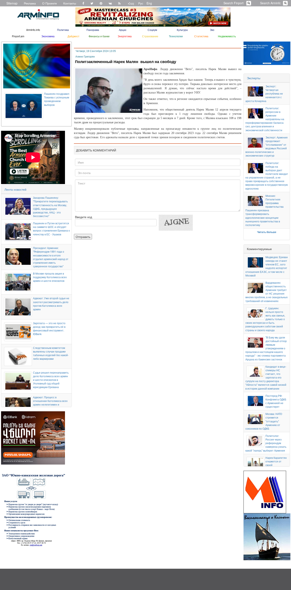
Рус (140, 3)
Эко (212, 30)
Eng (149, 3)
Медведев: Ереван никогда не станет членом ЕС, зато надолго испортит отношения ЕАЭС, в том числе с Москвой (266, 266)
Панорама (92, 30)
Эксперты (253, 78)
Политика (63, 30)
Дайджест (73, 36)
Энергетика (125, 36)
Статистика (201, 36)
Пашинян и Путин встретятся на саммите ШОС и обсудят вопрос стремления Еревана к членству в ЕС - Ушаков (51, 228)
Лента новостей (15, 189)
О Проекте (49, 3)
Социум (152, 30)
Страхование (150, 36)
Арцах (122, 30)
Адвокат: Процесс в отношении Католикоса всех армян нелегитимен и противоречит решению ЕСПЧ (50, 404)
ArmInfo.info (33, 30)
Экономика (48, 36)
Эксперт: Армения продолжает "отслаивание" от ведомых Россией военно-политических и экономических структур (266, 146)
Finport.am (18, 36)
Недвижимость (227, 36)
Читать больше (266, 232)
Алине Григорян (85, 56)
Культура (182, 30)
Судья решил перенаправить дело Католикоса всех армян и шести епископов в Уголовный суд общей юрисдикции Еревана (51, 380)
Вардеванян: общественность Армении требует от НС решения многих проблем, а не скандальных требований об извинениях (266, 292)
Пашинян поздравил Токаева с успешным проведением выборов (56, 99)
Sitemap (11, 3)
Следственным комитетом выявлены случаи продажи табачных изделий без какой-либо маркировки (51, 353)
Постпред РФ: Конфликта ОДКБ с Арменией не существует (275, 401)
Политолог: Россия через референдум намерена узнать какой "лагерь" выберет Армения (265, 443)
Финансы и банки (99, 36)
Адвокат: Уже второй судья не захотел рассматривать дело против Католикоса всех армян (51, 303)
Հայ (131, 3)
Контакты (69, 3)
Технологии (176, 36)
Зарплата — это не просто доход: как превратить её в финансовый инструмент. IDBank (49, 328)
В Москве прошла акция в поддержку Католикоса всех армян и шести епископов (50, 277)
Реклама (30, 3)
